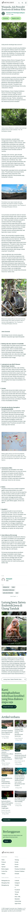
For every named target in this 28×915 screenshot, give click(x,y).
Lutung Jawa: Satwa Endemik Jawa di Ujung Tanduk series (15, 679)
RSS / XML (17, 896)
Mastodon (17, 899)
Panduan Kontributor (20, 869)
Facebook (17, 889)
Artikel (3, 864)
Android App (18, 901)
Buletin (6, 841)
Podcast (4, 862)
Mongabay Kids (5, 882)
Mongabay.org (5, 885)
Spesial (3, 866)
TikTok (16, 894)
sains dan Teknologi (8, 592)
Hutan (13, 587)
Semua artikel (6, 820)
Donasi (16, 864)
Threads (17, 892)
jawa (12, 14)
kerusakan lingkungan (8, 590)
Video (3, 859)
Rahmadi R (9, 578)
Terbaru (3, 873)
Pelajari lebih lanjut (8, 706)
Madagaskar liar (6, 880)
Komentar (5, 18)
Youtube (17, 885)
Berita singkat (5, 869)
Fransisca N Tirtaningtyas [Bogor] (15, 12)
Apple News (18, 903)
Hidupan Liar (6, 587)
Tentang (17, 859)
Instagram (17, 882)
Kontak (16, 862)
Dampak (17, 873)
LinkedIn (17, 880)
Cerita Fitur (4, 871)
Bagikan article (16, 18)
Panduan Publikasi (19, 871)
